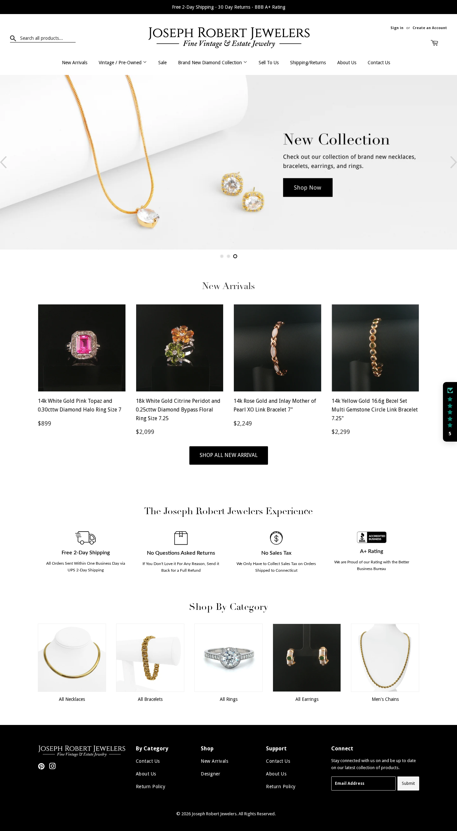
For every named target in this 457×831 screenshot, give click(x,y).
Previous (3, 162)
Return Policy (151, 786)
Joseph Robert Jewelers (214, 813)
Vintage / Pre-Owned (121, 62)
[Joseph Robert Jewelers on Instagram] (52, 767)
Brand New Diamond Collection (210, 62)
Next (453, 162)
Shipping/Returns (308, 62)
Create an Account (430, 28)
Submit (408, 783)
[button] (450, 412)
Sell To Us (269, 62)
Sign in (396, 28)
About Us (346, 62)
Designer (210, 773)
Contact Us (379, 62)
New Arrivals (74, 62)
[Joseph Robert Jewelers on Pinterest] (41, 767)
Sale (162, 62)
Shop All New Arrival (229, 455)
